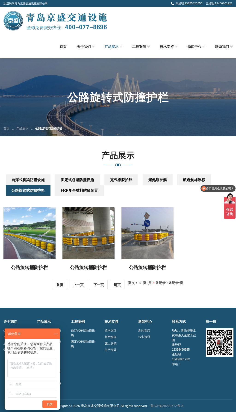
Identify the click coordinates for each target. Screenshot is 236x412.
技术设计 (111, 330)
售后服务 (111, 337)
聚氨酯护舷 (157, 180)
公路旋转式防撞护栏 (28, 190)
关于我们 (84, 46)
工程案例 (139, 46)
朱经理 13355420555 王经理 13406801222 (204, 3)
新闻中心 (194, 46)
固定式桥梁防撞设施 (77, 180)
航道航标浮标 (194, 180)
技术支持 (167, 46)
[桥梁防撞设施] (56, 20)
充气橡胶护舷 (121, 180)
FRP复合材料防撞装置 (79, 190)
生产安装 (111, 350)
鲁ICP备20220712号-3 (166, 406)
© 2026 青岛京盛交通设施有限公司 (94, 406)
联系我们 (222, 46)
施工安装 (111, 343)
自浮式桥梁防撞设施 (28, 180)
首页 (63, 46)
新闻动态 (144, 330)
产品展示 (111, 46)
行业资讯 (144, 337)
